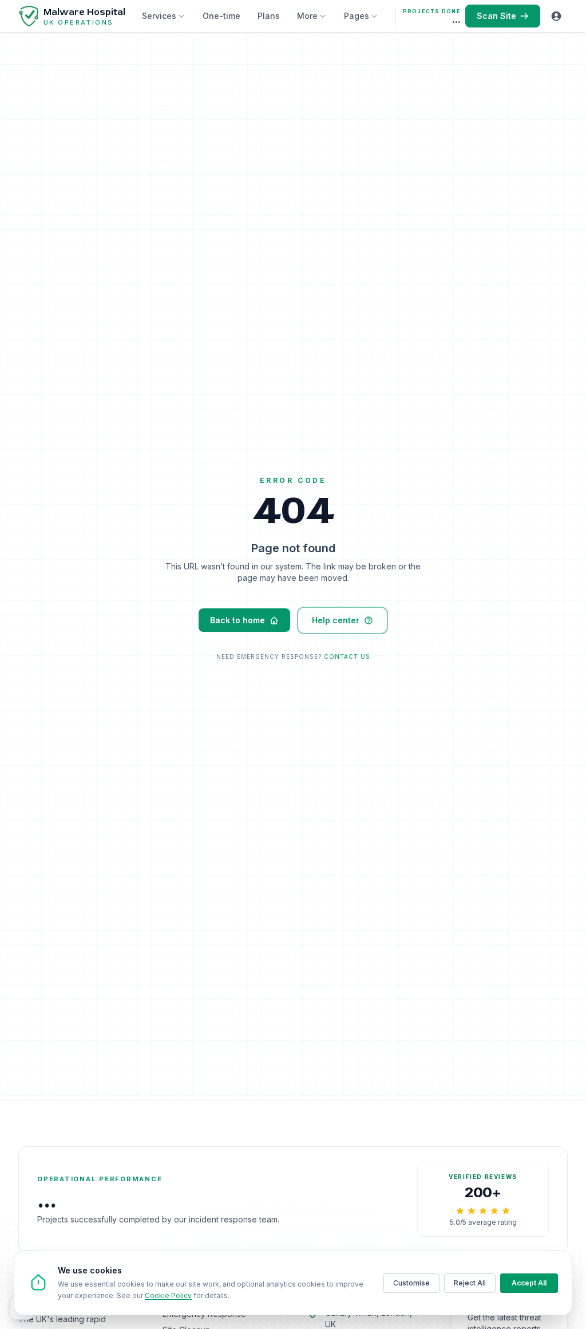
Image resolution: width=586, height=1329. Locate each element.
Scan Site (496, 16)
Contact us (347, 656)
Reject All (470, 1283)
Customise (411, 1283)
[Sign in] (556, 16)
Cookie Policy (168, 1295)
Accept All (529, 1283)
